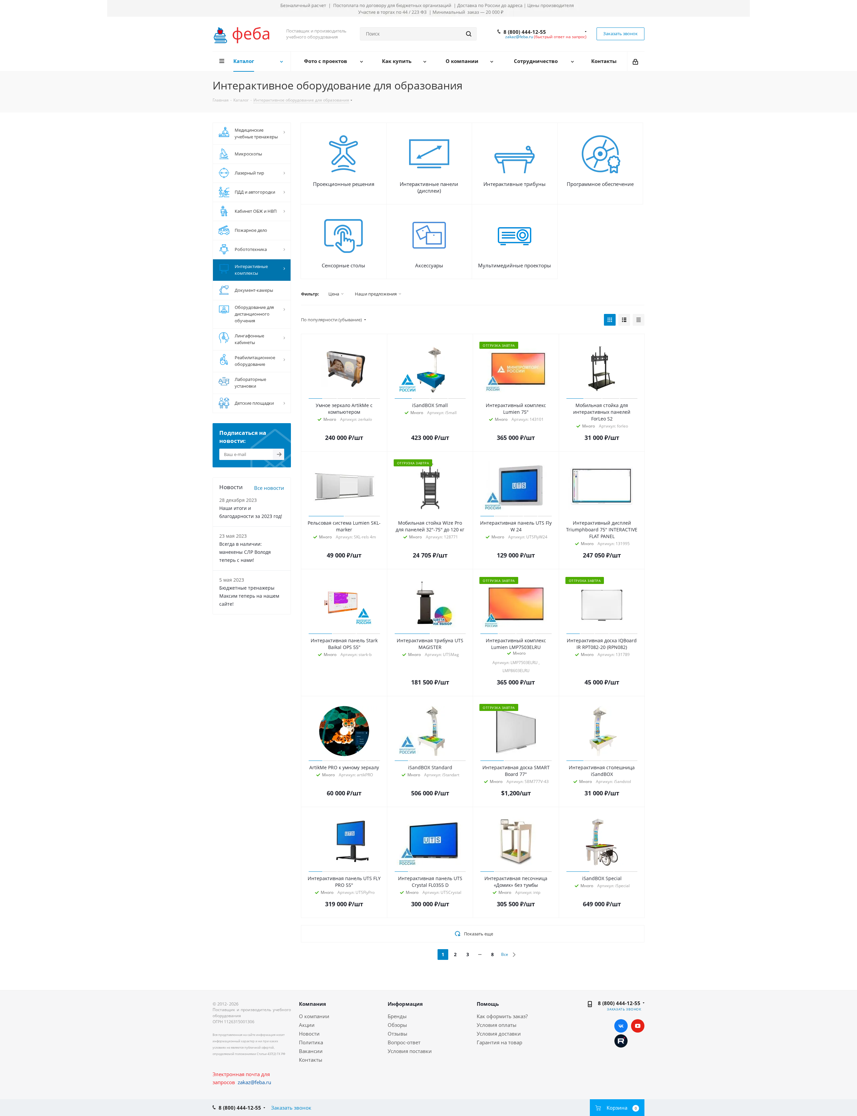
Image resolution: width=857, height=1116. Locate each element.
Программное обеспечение (600, 184)
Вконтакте (621, 1026)
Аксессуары (429, 265)
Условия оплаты (497, 1025)
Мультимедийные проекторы (514, 265)
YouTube (637, 1026)
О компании (314, 1016)
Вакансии (311, 1051)
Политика (311, 1042)
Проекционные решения (343, 184)
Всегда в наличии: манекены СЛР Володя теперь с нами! (245, 552)
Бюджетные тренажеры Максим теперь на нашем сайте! (249, 596)
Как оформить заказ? (502, 1016)
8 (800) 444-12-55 (524, 32)
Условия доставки (499, 1033)
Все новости (269, 487)
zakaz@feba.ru (519, 37)
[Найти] (469, 34)
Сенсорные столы (343, 265)
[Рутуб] (621, 1040)
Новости (309, 1033)
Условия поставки (410, 1051)
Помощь (488, 1003)
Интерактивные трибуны (514, 184)
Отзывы (397, 1033)
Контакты (310, 1059)
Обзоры (397, 1025)
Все (504, 954)
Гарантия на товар (499, 1042)
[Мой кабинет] (635, 61)
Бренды (397, 1016)
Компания (312, 1003)
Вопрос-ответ (404, 1042)
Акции (307, 1025)
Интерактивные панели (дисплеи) (429, 187)
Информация (405, 1003)
